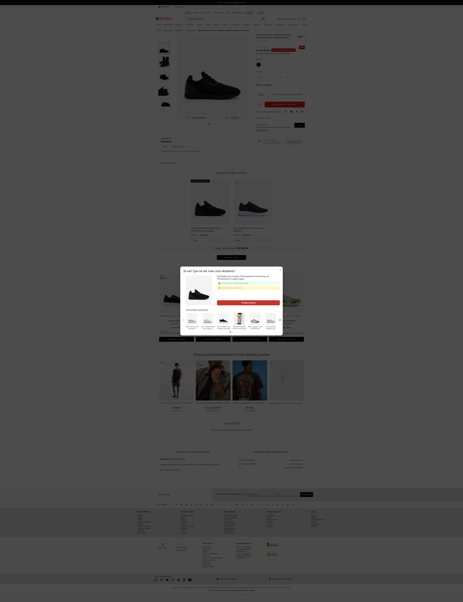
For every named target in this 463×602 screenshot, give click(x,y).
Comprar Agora (248, 303)
